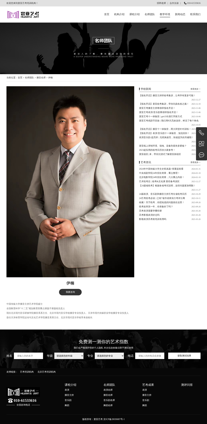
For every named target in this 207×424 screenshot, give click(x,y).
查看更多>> (196, 89)
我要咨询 (70, 292)
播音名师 (41, 77)
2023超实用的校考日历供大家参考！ (157, 150)
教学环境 (165, 14)
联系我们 (195, 14)
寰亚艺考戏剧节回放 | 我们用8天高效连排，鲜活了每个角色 (169, 120)
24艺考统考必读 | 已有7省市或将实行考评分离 (162, 198)
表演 (67, 390)
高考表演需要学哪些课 (150, 211)
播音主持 (69, 395)
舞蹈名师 (108, 405)
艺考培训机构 (27, 372)
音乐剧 (68, 400)
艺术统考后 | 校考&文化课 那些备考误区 (159, 181)
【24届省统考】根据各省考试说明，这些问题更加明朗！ (167, 185)
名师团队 (150, 14)
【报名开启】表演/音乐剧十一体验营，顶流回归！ (164, 133)
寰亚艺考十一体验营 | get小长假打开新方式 (160, 116)
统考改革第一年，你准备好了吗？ (156, 206)
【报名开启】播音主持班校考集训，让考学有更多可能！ (167, 95)
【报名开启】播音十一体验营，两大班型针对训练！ (165, 129)
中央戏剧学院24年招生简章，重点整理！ (159, 173)
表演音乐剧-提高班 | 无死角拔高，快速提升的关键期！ (166, 137)
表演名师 (108, 390)
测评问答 (187, 384)
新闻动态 (180, 14)
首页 (106, 14)
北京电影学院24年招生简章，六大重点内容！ (161, 177)
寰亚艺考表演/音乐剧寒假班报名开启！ (158, 112)
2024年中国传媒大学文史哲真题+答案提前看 (161, 169)
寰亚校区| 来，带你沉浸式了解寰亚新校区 (160, 154)
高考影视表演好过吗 (149, 215)
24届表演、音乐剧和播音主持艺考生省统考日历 (163, 194)
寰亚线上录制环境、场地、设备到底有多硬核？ (163, 146)
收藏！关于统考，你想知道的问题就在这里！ (161, 202)
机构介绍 (119, 14)
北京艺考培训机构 (47, 372)
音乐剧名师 (109, 400)
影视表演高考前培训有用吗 (152, 219)
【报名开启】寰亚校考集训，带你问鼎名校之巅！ (164, 104)
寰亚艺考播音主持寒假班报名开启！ (157, 108)
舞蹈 (67, 405)
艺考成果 (148, 384)
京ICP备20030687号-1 (114, 419)
